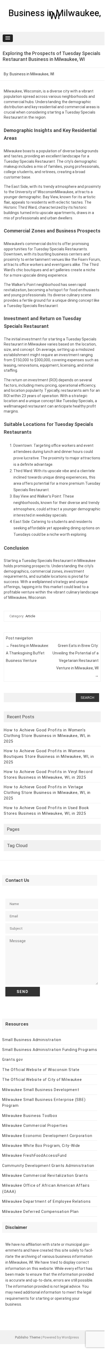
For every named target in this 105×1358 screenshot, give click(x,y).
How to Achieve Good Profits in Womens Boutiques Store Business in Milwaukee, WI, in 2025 (49, 756)
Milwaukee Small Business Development (40, 1090)
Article (30, 616)
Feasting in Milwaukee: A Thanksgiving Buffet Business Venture (27, 653)
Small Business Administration (31, 1040)
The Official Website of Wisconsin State (41, 1070)
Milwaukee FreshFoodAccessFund (34, 1155)
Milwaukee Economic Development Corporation (47, 1136)
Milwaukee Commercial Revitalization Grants (45, 1175)
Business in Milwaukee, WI (54, 14)
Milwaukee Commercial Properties (35, 1125)
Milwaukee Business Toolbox (29, 1115)
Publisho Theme (27, 1337)
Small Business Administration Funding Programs (49, 1049)
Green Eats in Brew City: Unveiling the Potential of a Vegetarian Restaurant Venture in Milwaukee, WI (75, 660)
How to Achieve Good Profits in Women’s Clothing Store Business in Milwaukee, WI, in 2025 (47, 736)
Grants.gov (12, 1059)
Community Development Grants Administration (48, 1165)
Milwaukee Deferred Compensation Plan (40, 1211)
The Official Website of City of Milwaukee (42, 1079)
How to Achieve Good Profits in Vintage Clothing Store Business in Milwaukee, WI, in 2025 (47, 793)
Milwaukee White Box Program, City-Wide (41, 1145)
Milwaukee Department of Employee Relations (46, 1201)
